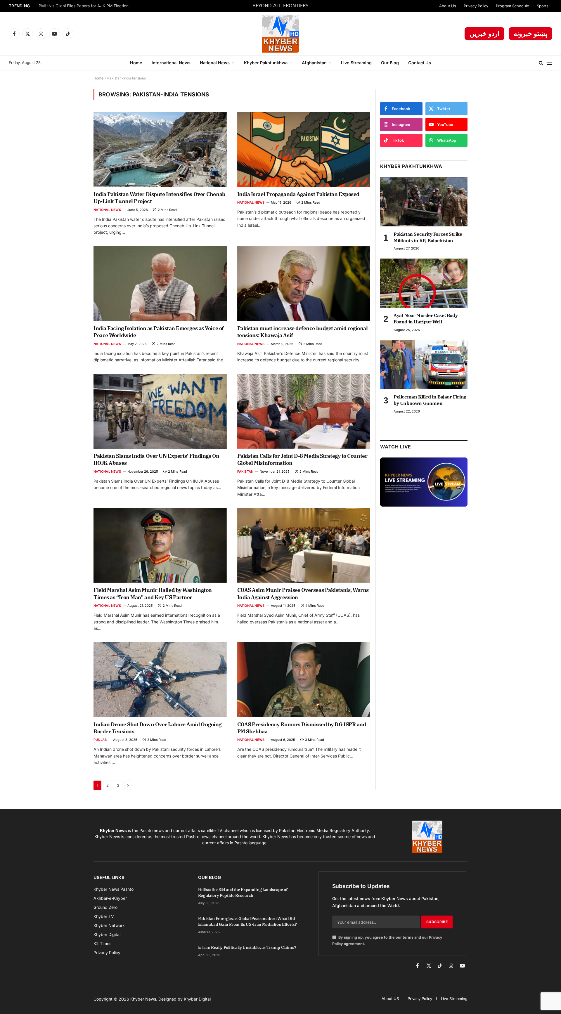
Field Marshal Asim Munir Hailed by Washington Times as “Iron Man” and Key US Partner (153, 593)
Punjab (100, 740)
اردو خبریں (484, 34)
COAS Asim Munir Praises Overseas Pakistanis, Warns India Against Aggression (303, 593)
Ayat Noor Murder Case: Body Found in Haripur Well (426, 318)
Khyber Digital (197, 998)
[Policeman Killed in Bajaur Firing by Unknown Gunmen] (424, 364)
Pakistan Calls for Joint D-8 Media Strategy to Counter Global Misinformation (302, 459)
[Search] (541, 63)
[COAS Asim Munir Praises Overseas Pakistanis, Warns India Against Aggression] (303, 545)
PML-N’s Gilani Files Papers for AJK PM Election (84, 6)
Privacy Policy (476, 6)
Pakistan (245, 471)
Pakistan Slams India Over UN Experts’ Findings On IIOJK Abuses (156, 459)
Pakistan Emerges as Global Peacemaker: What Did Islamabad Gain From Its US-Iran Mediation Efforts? (247, 921)
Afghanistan (314, 62)
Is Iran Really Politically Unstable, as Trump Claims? (247, 947)
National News (215, 62)
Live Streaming (356, 62)
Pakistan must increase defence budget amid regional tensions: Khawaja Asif (302, 332)
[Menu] (549, 63)
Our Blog (390, 62)
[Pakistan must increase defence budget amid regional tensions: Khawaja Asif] (303, 283)
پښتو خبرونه (530, 34)
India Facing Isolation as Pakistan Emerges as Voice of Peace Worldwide (159, 332)
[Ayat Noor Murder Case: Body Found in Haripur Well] (424, 283)
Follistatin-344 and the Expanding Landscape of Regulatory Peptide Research (243, 892)
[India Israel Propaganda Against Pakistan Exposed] (303, 149)
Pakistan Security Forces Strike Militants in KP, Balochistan (428, 237)
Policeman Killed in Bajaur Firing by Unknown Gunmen (430, 400)
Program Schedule (512, 6)
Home (136, 62)
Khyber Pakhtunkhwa (266, 62)
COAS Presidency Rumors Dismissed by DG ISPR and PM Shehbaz (301, 728)
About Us (447, 6)
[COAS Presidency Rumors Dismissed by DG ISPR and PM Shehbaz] (303, 679)
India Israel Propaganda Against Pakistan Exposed (298, 194)
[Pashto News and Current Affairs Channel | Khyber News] (280, 34)
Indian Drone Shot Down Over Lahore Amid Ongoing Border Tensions (157, 728)
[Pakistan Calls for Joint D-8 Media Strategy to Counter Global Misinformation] (303, 411)
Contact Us (419, 62)
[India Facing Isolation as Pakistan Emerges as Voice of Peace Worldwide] (160, 283)
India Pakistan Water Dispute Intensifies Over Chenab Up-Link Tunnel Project (159, 197)
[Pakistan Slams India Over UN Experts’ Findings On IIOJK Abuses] (160, 411)
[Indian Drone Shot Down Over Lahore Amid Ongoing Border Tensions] (160, 679)
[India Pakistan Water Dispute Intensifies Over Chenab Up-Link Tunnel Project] (160, 149)
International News (171, 62)
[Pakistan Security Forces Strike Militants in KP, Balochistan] (424, 201)
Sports (542, 6)
